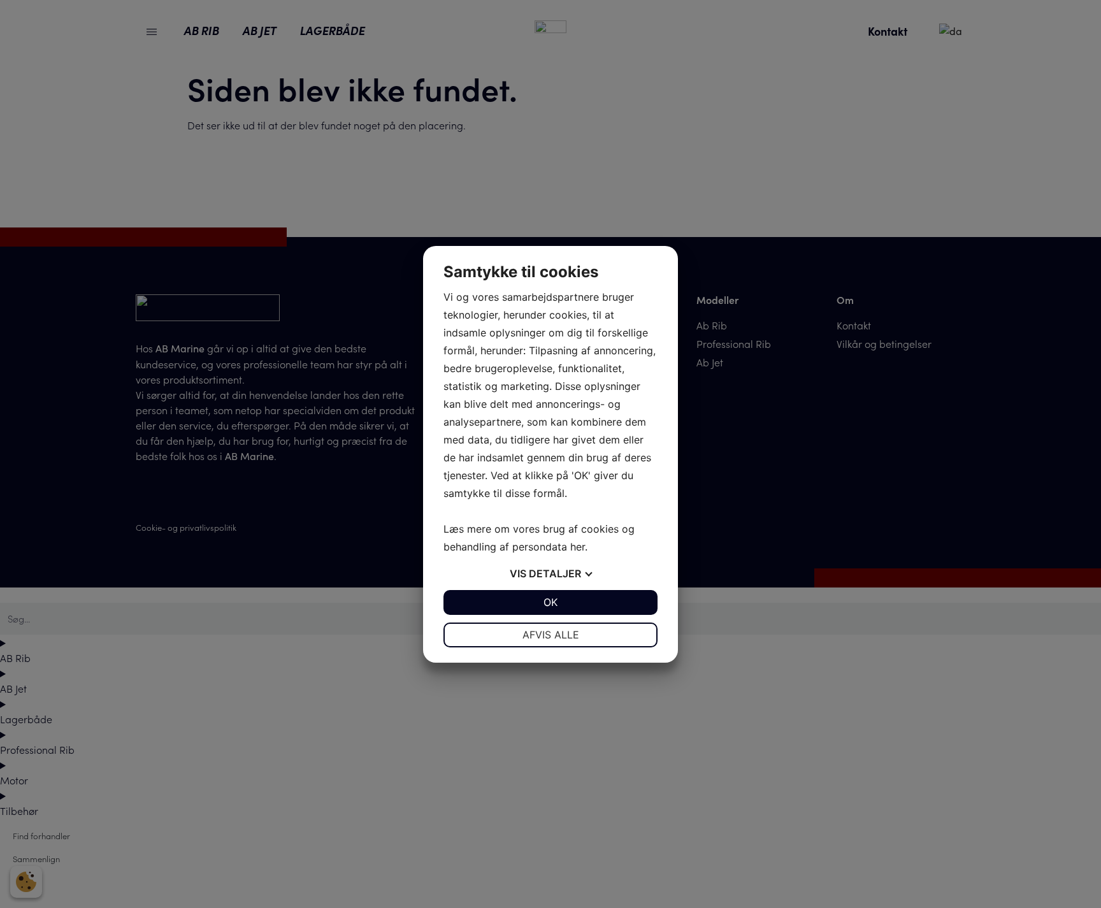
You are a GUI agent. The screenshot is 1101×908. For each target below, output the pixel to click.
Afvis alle (550, 634)
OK (550, 602)
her (577, 546)
